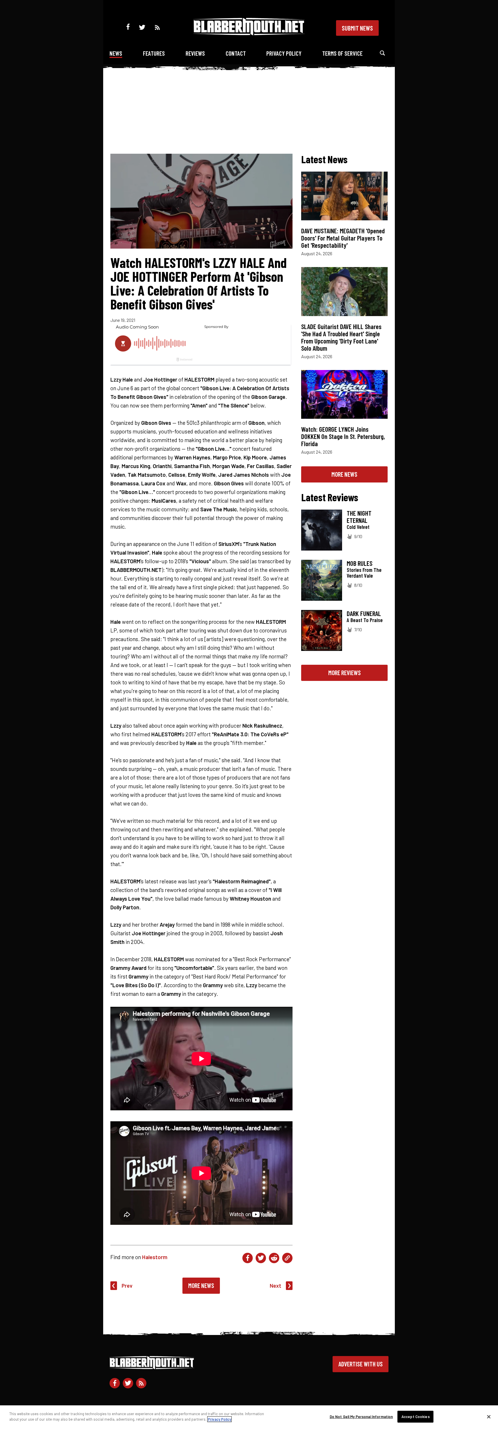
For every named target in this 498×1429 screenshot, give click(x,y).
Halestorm (154, 1257)
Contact (236, 53)
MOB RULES (359, 563)
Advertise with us (360, 1364)
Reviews (195, 53)
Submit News (357, 28)
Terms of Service (342, 53)
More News (201, 1285)
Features (154, 53)
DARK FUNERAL (364, 613)
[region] (249, 1417)
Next (275, 1285)
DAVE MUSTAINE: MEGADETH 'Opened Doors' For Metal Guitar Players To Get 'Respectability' (343, 238)
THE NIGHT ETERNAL (359, 516)
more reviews (344, 672)
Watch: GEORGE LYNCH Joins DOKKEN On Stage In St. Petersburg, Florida (343, 436)
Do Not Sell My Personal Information (361, 1416)
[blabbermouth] (249, 33)
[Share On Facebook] (247, 1258)
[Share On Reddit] (274, 1258)
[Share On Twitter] (261, 1258)
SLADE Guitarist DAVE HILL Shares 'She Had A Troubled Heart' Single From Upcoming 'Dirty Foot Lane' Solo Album (341, 337)
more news (344, 474)
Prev (127, 1285)
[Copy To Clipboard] (287, 1258)
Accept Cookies (415, 1416)
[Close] (488, 1416)
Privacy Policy (283, 53)
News (116, 53)
